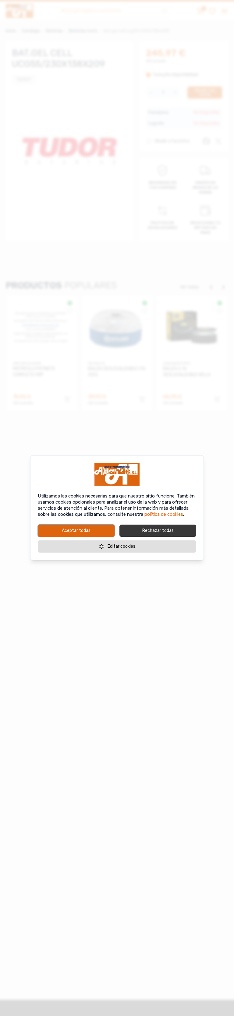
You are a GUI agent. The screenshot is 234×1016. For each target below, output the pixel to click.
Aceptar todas (76, 530)
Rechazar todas (158, 530)
